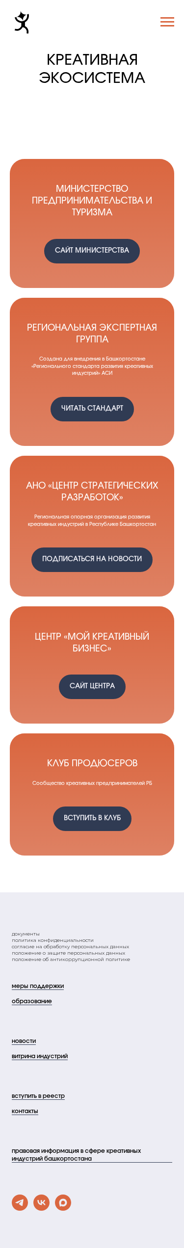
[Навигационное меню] (167, 22)
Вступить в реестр (38, 1096)
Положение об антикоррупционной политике (71, 959)
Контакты (25, 1111)
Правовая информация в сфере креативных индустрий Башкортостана (76, 1155)
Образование (32, 1001)
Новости (24, 1041)
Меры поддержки (38, 986)
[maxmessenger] (63, 1208)
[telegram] (20, 1208)
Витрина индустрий (40, 1056)
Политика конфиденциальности (53, 940)
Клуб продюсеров (92, 763)
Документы (26, 934)
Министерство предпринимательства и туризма (92, 201)
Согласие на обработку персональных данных (70, 946)
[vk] (41, 1208)
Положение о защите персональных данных (68, 953)
